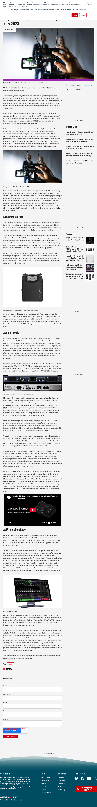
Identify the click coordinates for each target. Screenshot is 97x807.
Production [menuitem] (61, 780)
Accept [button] (75, 15)
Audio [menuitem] (60, 787)
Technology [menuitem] (61, 790)
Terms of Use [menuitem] (45, 780)
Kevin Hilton (88, 85)
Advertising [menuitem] (44, 787)
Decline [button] (83, 15)
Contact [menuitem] (43, 790)
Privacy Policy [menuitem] (45, 777)
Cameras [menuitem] (61, 777)
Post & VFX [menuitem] (61, 783)
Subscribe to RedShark (87, 789)
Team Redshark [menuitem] (46, 793)
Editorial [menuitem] (43, 783)
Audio (10, 664)
